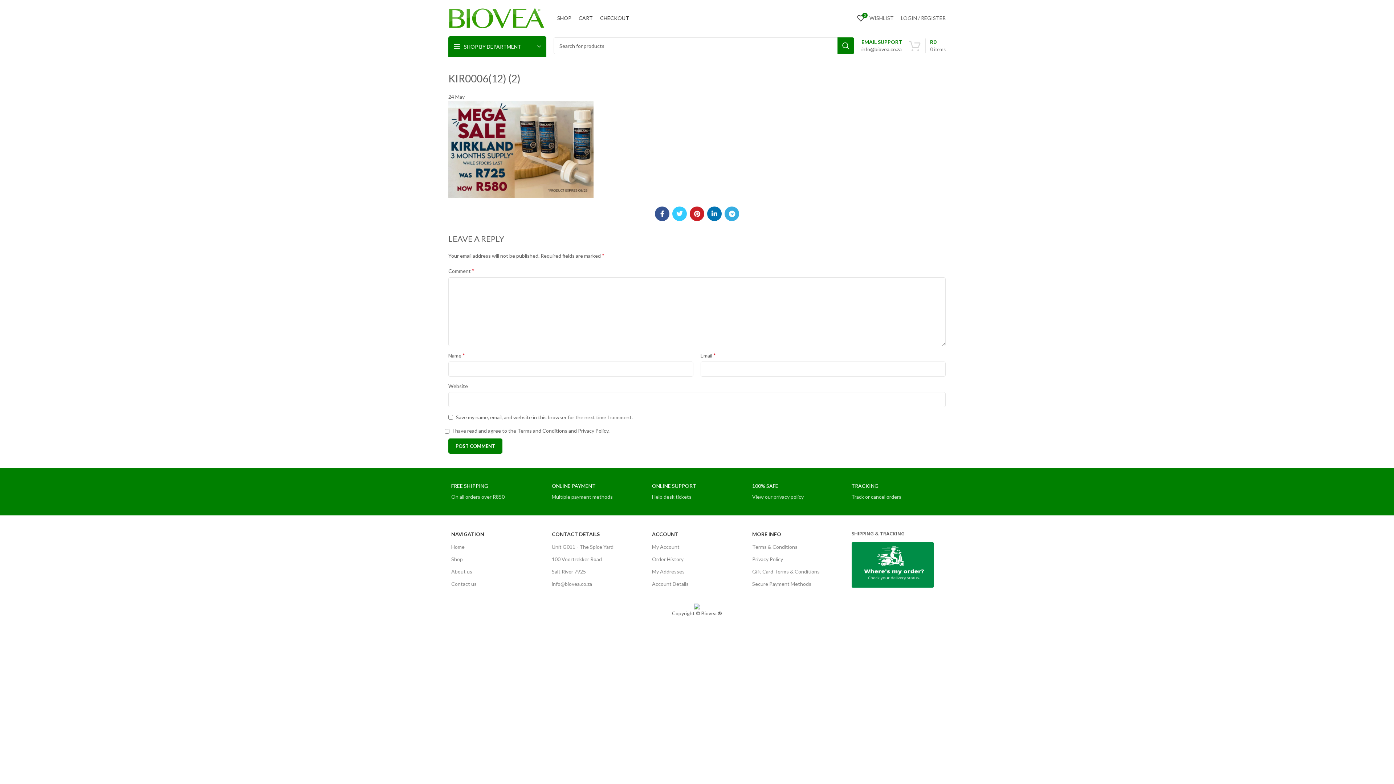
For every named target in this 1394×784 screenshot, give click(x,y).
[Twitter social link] (679, 214)
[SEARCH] (845, 45)
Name (456, 355)
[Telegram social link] (732, 214)
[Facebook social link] (662, 214)
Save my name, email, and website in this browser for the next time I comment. (544, 417)
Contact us (464, 584)
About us (461, 571)
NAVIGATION (467, 534)
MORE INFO (766, 534)
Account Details (670, 584)
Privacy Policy (767, 559)
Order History (668, 559)
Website (458, 386)
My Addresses (668, 571)
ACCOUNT (665, 534)
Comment (461, 270)
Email (708, 355)
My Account (666, 547)
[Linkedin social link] (714, 214)
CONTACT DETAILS (576, 534)
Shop (457, 559)
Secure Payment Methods (781, 584)
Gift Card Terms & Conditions (786, 571)
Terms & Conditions (775, 547)
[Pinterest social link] (697, 214)
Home (458, 547)
